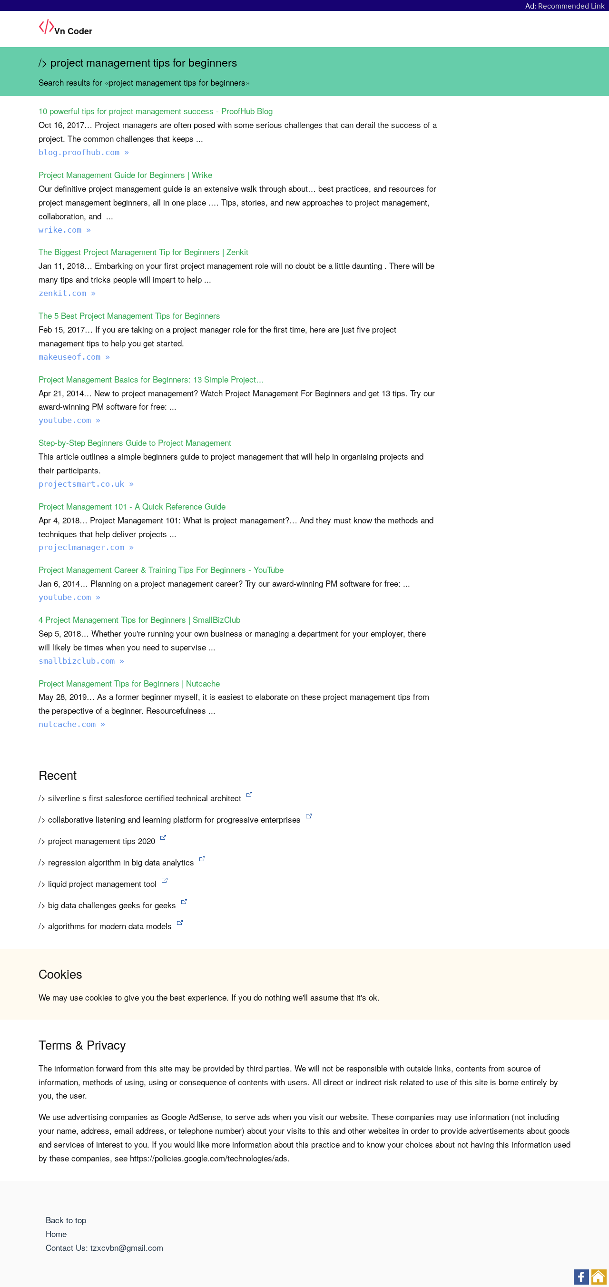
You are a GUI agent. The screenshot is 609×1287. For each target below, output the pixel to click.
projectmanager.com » (86, 547)
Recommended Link (571, 5)
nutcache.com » (72, 724)
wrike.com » (65, 230)
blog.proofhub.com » (84, 152)
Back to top (66, 1220)
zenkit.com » (67, 293)
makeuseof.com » (74, 357)
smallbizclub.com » (81, 661)
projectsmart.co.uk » (86, 484)
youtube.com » (69, 420)
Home (56, 1233)
